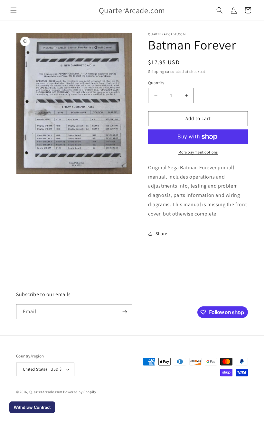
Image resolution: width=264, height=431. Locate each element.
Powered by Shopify (79, 392)
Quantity (156, 82)
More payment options (198, 152)
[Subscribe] (125, 311)
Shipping (156, 71)
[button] (13, 10)
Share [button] (161, 233)
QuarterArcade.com (45, 392)
